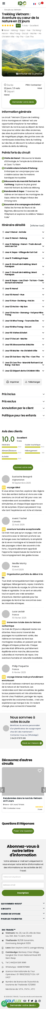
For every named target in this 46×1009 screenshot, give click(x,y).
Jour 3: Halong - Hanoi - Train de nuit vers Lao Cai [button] (23, 245)
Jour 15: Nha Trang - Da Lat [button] (18, 326)
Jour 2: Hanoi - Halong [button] (16, 238)
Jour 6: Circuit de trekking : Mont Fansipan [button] (21, 265)
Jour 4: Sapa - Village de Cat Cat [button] (21, 252)
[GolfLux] (13, 1001)
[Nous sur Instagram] (40, 1001)
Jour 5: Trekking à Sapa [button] (16, 258)
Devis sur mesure (30, 743)
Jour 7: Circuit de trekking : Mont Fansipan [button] (21, 273)
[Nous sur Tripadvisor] (24, 1001)
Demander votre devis (23, 102)
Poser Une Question (23, 830)
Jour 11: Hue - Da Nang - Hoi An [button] (19, 300)
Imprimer (14, 382)
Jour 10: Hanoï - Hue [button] (14, 294)
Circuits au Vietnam (12, 10)
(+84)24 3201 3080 (17, 962)
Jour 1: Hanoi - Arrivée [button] (15, 232)
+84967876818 (23, 967)
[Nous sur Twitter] (32, 1001)
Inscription (23, 892)
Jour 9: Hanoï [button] (11, 288)
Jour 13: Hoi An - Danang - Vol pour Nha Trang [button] (24, 313)
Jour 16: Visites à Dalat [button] (16, 332)
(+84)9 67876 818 (18, 738)
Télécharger (34, 382)
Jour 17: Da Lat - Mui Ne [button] (16, 338)
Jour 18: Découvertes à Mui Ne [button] (19, 344)
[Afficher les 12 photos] (23, 57)
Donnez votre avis (23, 467)
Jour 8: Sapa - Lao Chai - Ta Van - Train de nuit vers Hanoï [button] (24, 281)
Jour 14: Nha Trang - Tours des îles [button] (22, 320)
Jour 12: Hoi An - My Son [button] (16, 306)
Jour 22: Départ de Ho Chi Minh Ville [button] (22, 370)
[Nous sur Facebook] (28, 1001)
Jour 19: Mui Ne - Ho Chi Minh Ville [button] (21, 350)
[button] (23, 394)
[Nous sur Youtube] (36, 1001)
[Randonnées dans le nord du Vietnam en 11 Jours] (23, 781)
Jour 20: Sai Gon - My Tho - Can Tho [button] (22, 356)
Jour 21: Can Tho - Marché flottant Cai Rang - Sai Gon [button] (24, 363)
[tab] (24, 232)
